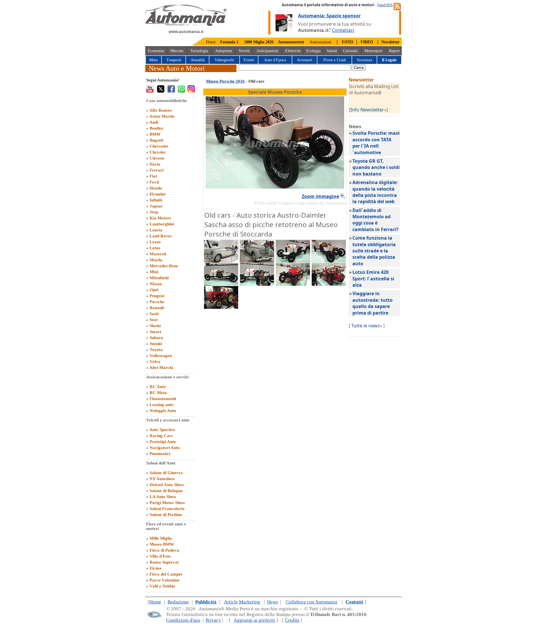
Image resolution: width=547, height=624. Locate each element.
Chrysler (158, 152)
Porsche (157, 301)
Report (394, 51)
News (272, 602)
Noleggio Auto (163, 410)
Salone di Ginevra (166, 472)
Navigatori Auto (165, 447)
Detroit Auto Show (167, 484)
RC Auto (158, 386)
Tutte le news (365, 326)
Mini (154, 272)
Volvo (155, 361)
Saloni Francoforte (167, 508)
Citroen (157, 158)
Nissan (156, 284)
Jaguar (156, 206)
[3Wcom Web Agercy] (154, 617)
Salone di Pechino (166, 514)
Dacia (155, 164)
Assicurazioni (320, 42)
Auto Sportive (162, 429)
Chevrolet (159, 146)
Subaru (156, 337)
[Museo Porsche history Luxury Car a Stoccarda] (257, 261)
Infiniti (156, 200)
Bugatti (156, 140)
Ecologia (313, 51)
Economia (156, 51)
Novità (244, 51)
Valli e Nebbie (162, 586)
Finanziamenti (163, 398)
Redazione (178, 602)
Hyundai (158, 194)
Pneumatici (160, 453)
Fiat (153, 176)
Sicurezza (364, 60)
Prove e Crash (334, 60)
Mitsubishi (159, 278)
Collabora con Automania (311, 602)
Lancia (156, 230)
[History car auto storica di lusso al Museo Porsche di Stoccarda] (221, 261)
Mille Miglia (161, 538)
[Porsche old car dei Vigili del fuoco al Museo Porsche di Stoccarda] (329, 284)
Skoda (155, 325)
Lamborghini (162, 224)
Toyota (156, 349)
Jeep (154, 212)
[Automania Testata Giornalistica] (186, 24)
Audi (153, 122)
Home (211, 42)
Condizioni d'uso (183, 620)
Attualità (198, 60)
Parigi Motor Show (167, 502)
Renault (157, 307)
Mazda (156, 260)
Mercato (176, 51)
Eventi (249, 60)
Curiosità (350, 51)
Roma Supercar (164, 562)
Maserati (158, 254)
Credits (292, 620)
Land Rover (161, 236)
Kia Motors (160, 218)
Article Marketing (242, 602)
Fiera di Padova (164, 550)
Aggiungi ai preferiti (254, 620)
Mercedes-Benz (164, 266)
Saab (154, 313)
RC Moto (158, 392)
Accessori (304, 60)
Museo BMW (162, 544)
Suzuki (156, 343)
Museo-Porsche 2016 (225, 81)
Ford (154, 182)
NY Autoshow (162, 478)
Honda (156, 188)
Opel (154, 289)
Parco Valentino (164, 580)
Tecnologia (199, 51)
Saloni (332, 51)
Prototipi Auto (163, 441)
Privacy (213, 620)
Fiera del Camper (166, 574)
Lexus (155, 242)
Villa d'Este (160, 556)
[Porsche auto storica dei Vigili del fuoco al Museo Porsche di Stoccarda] (293, 284)
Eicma (156, 568)
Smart (155, 331)
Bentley (157, 128)
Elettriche (293, 51)
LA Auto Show (163, 496)
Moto (153, 60)
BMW (155, 134)
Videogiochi (224, 60)
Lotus (155, 248)
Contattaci (343, 30)
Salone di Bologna (166, 490)
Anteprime (223, 51)
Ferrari (157, 170)
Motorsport (373, 51)
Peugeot (157, 295)
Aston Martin (161, 116)
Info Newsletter (367, 110)
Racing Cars (161, 435)
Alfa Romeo (160, 110)
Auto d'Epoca (275, 60)
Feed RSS (385, 4)
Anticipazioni (267, 51)
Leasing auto (162, 404)
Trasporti (173, 60)
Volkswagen (161, 355)
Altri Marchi (161, 367)
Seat (154, 319)
